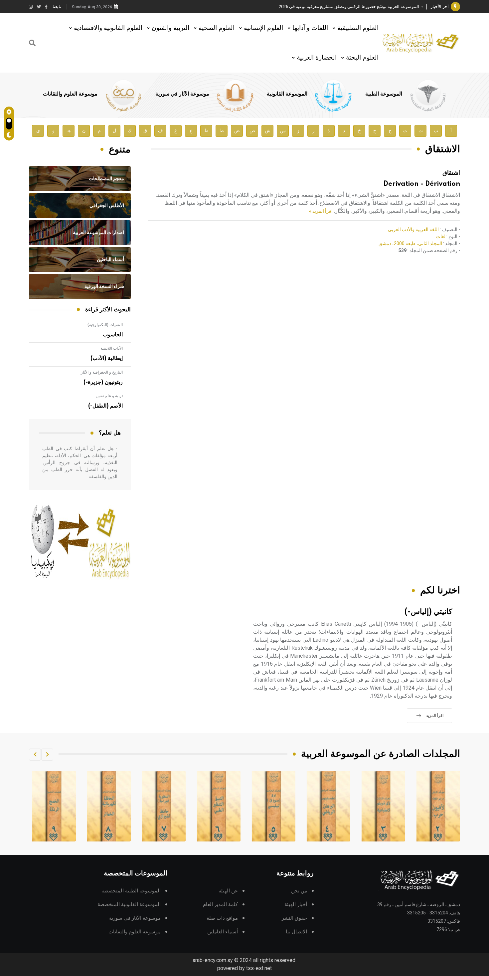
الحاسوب (113, 335)
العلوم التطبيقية (358, 28)
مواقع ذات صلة (222, 918)
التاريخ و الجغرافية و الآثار (102, 372)
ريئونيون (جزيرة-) (103, 382)
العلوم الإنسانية (263, 28)
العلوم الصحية (217, 28)
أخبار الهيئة (295, 904)
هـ (69, 131)
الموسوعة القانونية (287, 94)
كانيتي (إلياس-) (428, 612)
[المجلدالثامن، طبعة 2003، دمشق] (163, 806)
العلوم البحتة (362, 57)
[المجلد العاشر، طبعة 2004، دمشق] (54, 806)
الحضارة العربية (317, 57)
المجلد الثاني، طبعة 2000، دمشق (410, 243)
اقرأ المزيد (434, 715)
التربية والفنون (170, 28)
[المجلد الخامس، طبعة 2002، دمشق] (328, 806)
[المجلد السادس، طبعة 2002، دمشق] (273, 806)
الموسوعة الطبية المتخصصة (131, 890)
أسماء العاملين (222, 931)
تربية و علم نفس (109, 396)
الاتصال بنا (296, 931)
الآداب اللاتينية (111, 348)
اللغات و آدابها (310, 28)
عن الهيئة (228, 890)
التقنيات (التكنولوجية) (105, 324)
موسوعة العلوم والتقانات (70, 94)
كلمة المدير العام (220, 904)
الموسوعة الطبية (383, 94)
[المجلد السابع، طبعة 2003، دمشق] (218, 806)
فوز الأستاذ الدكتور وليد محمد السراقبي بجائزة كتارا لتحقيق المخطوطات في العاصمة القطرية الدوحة (329, 6)
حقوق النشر (294, 918)
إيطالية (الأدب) (106, 358)
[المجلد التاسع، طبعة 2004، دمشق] (108, 806)
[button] (47, 755)
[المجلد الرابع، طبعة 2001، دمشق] (383, 806)
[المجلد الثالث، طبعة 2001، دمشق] (438, 806)
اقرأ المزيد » (321, 211)
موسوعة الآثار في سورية (182, 94)
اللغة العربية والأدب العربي (413, 229)
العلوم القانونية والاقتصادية (108, 28)
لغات (440, 236)
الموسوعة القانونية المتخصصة (129, 904)
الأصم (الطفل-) (105, 406)
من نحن (299, 890)
